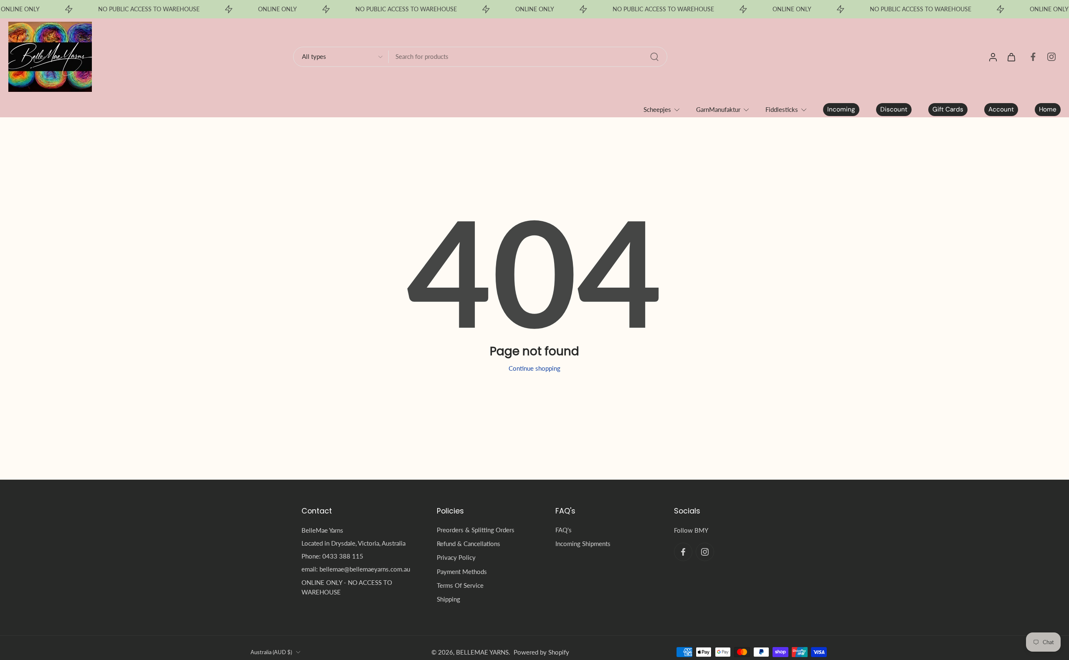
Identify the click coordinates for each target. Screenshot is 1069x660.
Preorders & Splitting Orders (475, 530)
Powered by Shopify (541, 652)
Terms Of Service (460, 585)
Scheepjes (657, 109)
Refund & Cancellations (468, 543)
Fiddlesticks (781, 109)
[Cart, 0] (1011, 57)
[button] (356, 511)
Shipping (448, 599)
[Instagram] (1051, 57)
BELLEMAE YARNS (482, 652)
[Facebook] (1033, 57)
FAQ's (563, 530)
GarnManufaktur (718, 109)
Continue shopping (534, 368)
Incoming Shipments (582, 543)
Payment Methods (462, 571)
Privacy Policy (456, 557)
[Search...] (654, 57)
